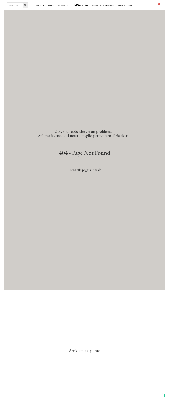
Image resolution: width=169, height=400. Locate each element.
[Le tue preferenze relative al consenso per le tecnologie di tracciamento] (164, 395)
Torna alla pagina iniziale (84, 169)
